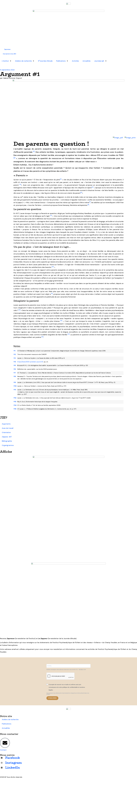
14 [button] (15, 405)
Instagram (13, 762)
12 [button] (15, 398)
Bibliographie (7, 441)
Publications (61, 61)
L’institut (5, 61)
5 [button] (15, 365)
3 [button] (15, 358)
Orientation (6, 432)
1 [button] (14, 351)
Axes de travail (7, 428)
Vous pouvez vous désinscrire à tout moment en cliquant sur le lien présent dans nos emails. (67, 694)
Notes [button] (17, 346)
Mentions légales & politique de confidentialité (18, 782)
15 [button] (15, 409)
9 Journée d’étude (45, 61)
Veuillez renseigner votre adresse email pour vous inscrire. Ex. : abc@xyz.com (66, 669)
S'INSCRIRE (52, 698)
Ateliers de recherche (23, 61)
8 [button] (15, 376)
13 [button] (15, 402)
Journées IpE (99, 61)
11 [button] (15, 390)
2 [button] (15, 354)
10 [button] (15, 386)
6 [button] (15, 369)
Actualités (86, 61)
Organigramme (8, 445)
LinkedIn (12, 767)
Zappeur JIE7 (7, 437)
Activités (75, 61)
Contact (3, 750)
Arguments (6, 424)
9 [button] (15, 382)
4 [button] (15, 362)
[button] (34, 152)
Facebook (12, 757)
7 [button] (15, 373)
